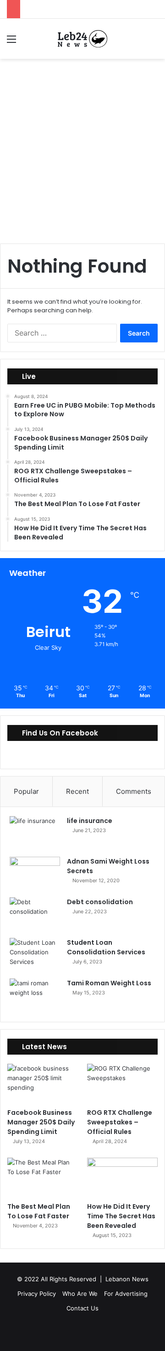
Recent (77, 791)
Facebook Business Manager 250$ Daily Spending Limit (41, 1122)
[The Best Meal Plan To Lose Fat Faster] (42, 1177)
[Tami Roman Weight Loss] (35, 995)
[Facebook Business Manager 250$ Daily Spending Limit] (42, 1083)
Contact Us (82, 1308)
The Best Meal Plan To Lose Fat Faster (38, 1211)
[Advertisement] (82, 154)
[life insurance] (35, 833)
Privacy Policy (36, 1293)
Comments (133, 791)
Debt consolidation (100, 901)
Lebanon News (126, 1279)
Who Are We (80, 1293)
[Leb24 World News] (82, 38)
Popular (26, 791)
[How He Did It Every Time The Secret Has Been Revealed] (122, 1177)
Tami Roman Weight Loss (109, 983)
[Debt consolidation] (35, 914)
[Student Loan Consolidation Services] (35, 955)
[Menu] (11, 42)
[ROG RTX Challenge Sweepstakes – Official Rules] (122, 1083)
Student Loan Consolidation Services (106, 947)
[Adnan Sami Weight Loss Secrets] (35, 874)
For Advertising (126, 1293)
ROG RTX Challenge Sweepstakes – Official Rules (119, 1122)
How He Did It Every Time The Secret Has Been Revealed (121, 1216)
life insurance (89, 820)
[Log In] (27, 42)
